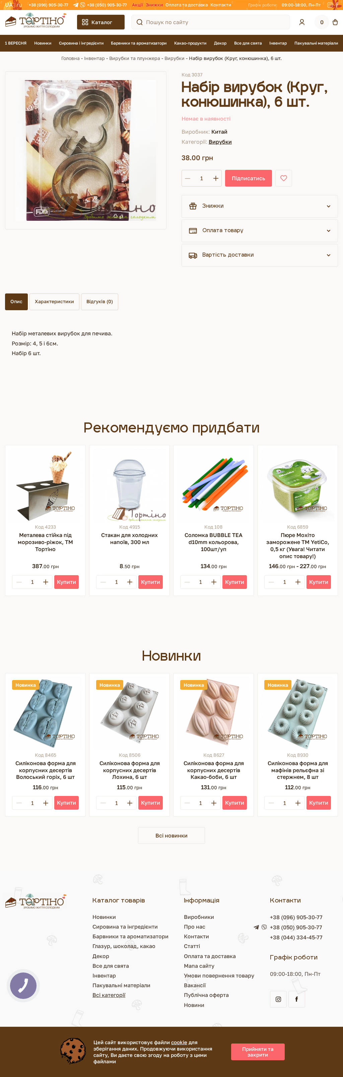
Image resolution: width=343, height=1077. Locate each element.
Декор (220, 43)
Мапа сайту (199, 965)
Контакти (220, 4)
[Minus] (19, 582)
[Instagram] (330, 5)
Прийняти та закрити (258, 1052)
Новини (194, 1005)
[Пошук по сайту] (140, 22)
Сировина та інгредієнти (125, 926)
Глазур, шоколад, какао (123, 946)
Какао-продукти (190, 43)
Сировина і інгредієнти (81, 43)
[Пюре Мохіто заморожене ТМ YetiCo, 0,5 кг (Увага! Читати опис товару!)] (297, 485)
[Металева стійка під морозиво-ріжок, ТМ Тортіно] (45, 485)
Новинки (42, 43)
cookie (179, 1042)
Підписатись (248, 178)
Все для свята (248, 43)
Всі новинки (171, 835)
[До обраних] (283, 178)
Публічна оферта (206, 995)
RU (19, 4)
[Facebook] (337, 5)
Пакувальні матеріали (316, 43)
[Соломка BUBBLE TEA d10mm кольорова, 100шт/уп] (213, 485)
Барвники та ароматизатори (138, 43)
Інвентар (278, 43)
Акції (137, 4)
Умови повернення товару (219, 975)
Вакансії (195, 985)
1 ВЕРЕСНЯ (15, 43)
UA (9, 4)
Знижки (154, 4)
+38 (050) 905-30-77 (107, 4)
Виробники (199, 917)
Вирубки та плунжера (134, 58)
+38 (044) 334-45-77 (296, 937)
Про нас (194, 926)
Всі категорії (108, 995)
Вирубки (174, 58)
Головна (70, 58)
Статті (192, 946)
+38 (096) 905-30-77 (48, 4)
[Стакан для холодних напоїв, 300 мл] (129, 485)
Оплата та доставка (186, 4)
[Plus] (45, 582)
